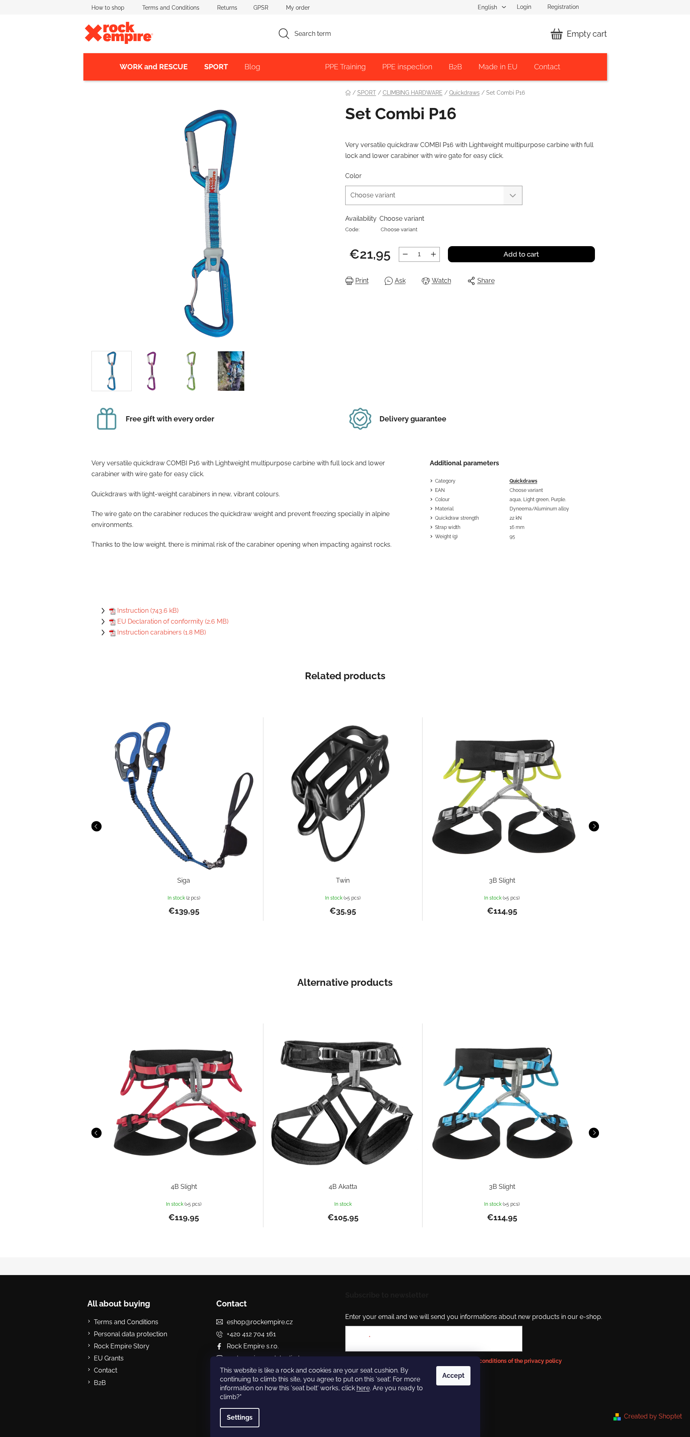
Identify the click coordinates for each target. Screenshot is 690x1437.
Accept (453, 1375)
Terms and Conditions (170, 7)
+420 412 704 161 (251, 1334)
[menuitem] (154, 67)
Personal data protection (130, 1334)
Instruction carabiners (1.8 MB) (161, 632)
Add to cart (521, 254)
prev (96, 826)
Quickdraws (523, 481)
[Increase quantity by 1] (433, 254)
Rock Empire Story (121, 1346)
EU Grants (109, 1358)
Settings (240, 1417)
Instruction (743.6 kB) (147, 610)
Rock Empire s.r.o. (253, 1346)
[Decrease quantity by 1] (405, 254)
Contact (105, 1370)
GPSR (260, 7)
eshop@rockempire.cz (260, 1322)
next (593, 826)
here (363, 1388)
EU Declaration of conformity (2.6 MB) (172, 621)
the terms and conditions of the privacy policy (501, 1361)
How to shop (107, 7)
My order (298, 7)
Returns (227, 7)
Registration (563, 7)
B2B (100, 1383)
